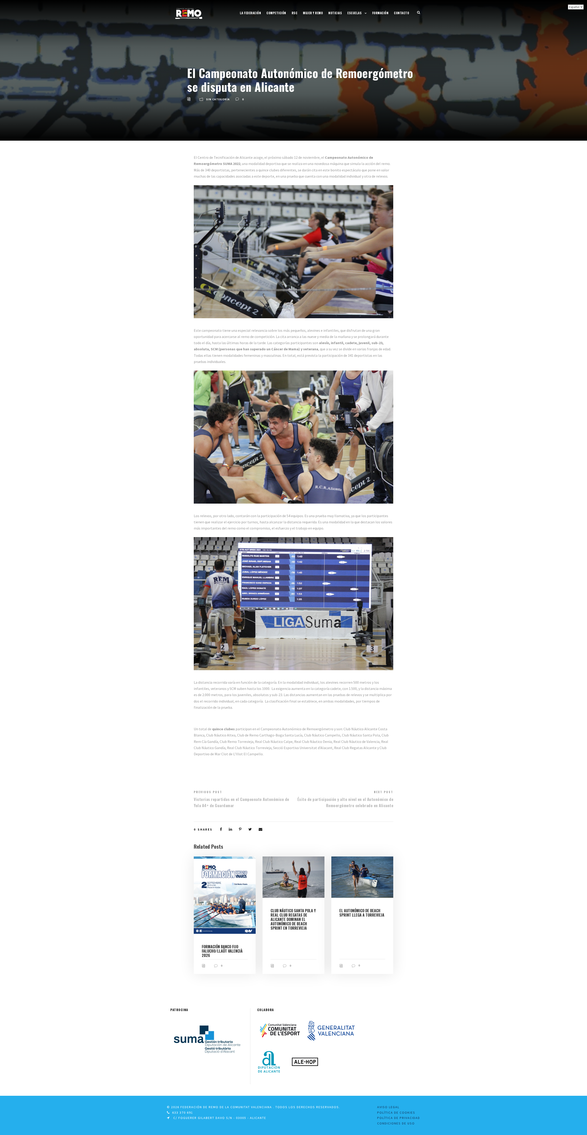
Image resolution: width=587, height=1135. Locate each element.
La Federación (250, 13)
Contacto (401, 13)
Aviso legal (388, 1107)
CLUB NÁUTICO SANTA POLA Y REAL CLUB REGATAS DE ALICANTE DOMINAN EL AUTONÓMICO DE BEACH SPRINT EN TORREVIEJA (293, 919)
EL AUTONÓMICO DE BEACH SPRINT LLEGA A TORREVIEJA (361, 913)
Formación (380, 13)
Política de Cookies (396, 1112)
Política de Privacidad (398, 1118)
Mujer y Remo (313, 13)
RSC (295, 13)
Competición (276, 13)
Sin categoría (218, 99)
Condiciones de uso (396, 1123)
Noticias (335, 13)
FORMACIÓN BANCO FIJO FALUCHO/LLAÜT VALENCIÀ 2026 (222, 951)
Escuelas (354, 13)
